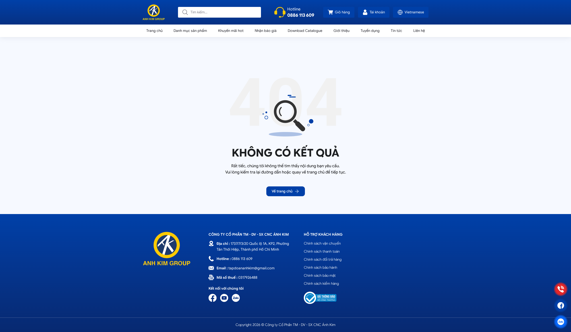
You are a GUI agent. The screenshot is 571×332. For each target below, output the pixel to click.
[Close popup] (346, 106)
